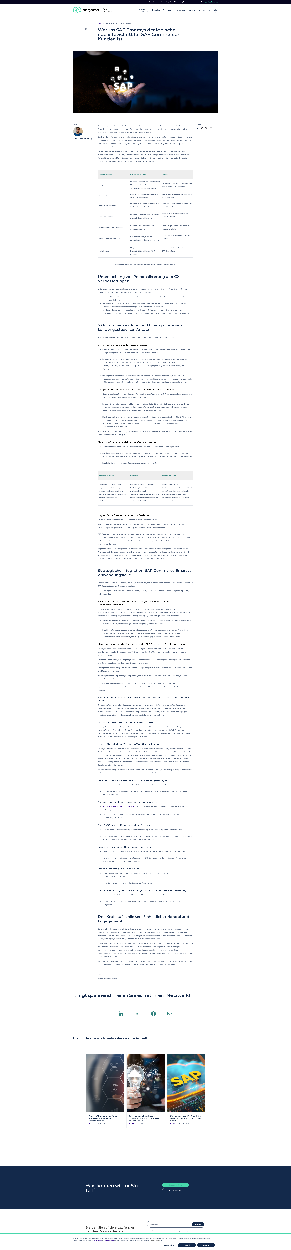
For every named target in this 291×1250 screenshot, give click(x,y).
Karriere (191, 10)
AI (164, 10)
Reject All (187, 1245)
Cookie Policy (97, 1240)
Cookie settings (169, 1245)
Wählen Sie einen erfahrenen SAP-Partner (119, 806)
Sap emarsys (113, 978)
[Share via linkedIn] (121, 1013)
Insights (170, 10)
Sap (99, 978)
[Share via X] (137, 1013)
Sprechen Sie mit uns (211, 2)
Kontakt (202, 10)
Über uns (181, 10)
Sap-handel (104, 978)
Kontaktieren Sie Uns (175, 1185)
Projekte (156, 10)
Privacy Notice (109, 1240)
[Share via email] (169, 1013)
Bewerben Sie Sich (175, 1191)
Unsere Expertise (143, 10)
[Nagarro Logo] (93, 10)
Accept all (206, 1245)
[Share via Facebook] (153, 1013)
